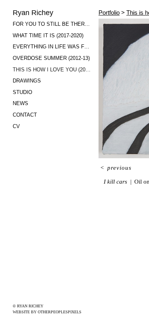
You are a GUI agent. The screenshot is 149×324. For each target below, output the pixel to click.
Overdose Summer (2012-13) (51, 58)
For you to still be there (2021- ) (52, 24)
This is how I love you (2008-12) (52, 70)
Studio (22, 92)
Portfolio (109, 12)
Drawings (27, 81)
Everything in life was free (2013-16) (52, 47)
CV (16, 126)
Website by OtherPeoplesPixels (47, 312)
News (20, 103)
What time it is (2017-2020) (48, 35)
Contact (25, 115)
